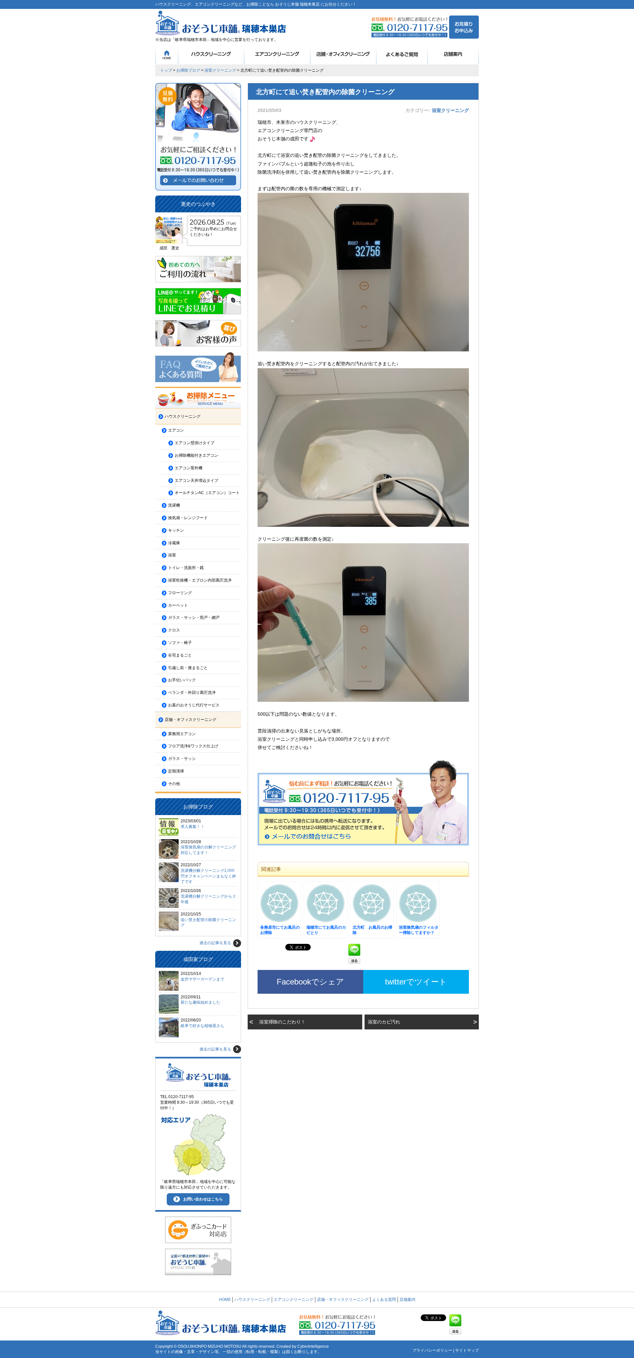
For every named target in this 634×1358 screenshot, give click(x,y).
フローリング (180, 592)
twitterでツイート (416, 981)
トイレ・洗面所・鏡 (186, 567)
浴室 (172, 555)
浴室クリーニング (220, 70)
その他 (174, 783)
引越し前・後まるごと (188, 667)
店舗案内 (453, 54)
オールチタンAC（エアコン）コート (207, 492)
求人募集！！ (192, 826)
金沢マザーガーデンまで (202, 979)
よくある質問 (402, 54)
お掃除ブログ (188, 70)
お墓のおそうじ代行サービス (194, 705)
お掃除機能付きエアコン (196, 455)
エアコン (176, 430)
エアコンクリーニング (277, 54)
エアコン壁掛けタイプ (194, 443)
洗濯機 (174, 505)
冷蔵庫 (174, 543)
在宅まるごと (180, 655)
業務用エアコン (182, 734)
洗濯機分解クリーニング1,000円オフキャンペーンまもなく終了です (208, 876)
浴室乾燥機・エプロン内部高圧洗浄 (199, 580)
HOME (166, 54)
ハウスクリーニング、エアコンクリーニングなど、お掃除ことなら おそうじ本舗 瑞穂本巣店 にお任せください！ (255, 4)
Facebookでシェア (310, 981)
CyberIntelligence (313, 1346)
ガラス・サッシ (182, 758)
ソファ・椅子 (180, 642)
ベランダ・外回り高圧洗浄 (192, 692)
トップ (166, 70)
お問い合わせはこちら (203, 1199)
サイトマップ (467, 1350)
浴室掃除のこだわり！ (282, 1021)
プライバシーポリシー (432, 1350)
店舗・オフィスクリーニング (343, 54)
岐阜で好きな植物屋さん (202, 1025)
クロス (174, 630)
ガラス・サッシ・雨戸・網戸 (194, 617)
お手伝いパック (182, 680)
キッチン (176, 530)
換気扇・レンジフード (188, 518)
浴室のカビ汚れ (384, 1021)
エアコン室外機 (188, 468)
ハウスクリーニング (211, 54)
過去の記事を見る (215, 943)
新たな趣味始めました (200, 1002)
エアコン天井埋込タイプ (196, 480)
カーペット (178, 605)
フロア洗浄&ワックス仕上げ (193, 746)
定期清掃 (176, 771)
